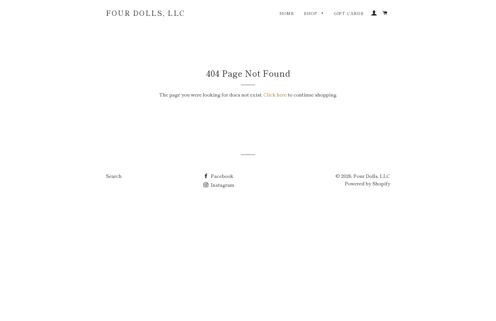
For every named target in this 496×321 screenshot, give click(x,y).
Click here (275, 94)
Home (287, 13)
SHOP (311, 13)
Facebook (221, 175)
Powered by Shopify (367, 183)
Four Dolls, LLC (145, 13)
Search (114, 175)
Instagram (222, 184)
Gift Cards (349, 13)
